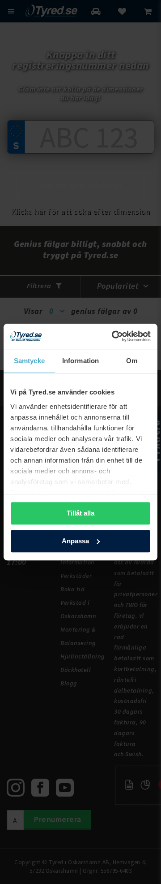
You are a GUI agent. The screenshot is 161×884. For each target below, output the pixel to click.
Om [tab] (131, 360)
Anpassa (75, 541)
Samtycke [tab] (29, 360)
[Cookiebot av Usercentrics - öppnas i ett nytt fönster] (113, 336)
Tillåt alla (80, 513)
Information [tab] (80, 360)
